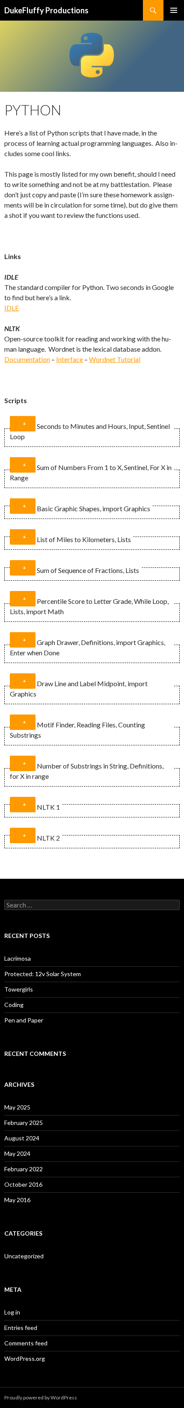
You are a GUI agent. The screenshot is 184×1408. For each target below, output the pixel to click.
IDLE (11, 308)
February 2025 (23, 1122)
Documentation (27, 359)
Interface (69, 359)
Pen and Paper (23, 1020)
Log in (12, 1312)
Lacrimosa (17, 958)
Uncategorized (24, 1256)
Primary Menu (173, 10)
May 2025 (17, 1107)
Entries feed (20, 1327)
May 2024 (17, 1153)
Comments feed (25, 1343)
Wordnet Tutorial (114, 359)
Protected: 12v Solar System (42, 973)
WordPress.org (24, 1358)
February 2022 (23, 1169)
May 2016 (17, 1199)
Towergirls (18, 989)
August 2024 (21, 1138)
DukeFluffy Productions (46, 10)
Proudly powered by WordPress (40, 1397)
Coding (14, 1004)
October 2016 (23, 1184)
